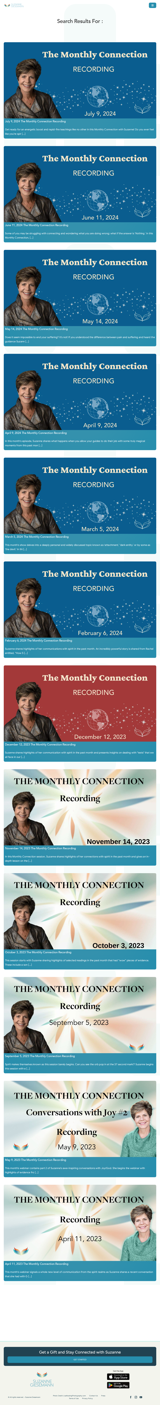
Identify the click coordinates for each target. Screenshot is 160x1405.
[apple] (118, 1374)
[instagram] (136, 1397)
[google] (118, 1383)
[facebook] (131, 1397)
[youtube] (141, 1397)
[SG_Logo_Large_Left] (14, 4)
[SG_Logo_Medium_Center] (41, 1371)
